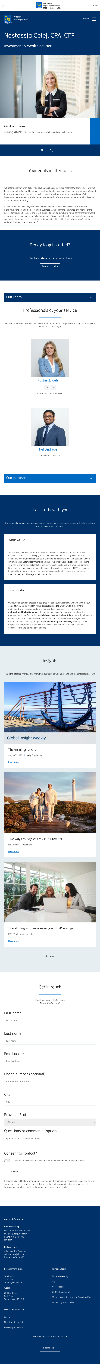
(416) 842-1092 (15, 132)
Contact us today (50, 266)
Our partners (16, 478)
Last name (12, 1034)
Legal (54, 1314)
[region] (50, 1339)
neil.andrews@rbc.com (14, 1287)
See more (50, 956)
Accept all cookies (48, 1347)
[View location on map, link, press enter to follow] (50, 1209)
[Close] (95, 1317)
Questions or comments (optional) (32, 1131)
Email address (15, 1054)
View (95, 5)
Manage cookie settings (48, 1355)
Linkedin (8, 1272)
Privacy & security (60, 1309)
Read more (13, 762)
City (7, 1095)
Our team (14, 297)
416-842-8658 (17, 1290)
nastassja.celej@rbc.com (15, 1266)
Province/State (16, 1115)
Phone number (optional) (24, 1074)
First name (13, 1013)
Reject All (48, 1339)
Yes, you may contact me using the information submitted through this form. (49, 1160)
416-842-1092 (17, 1269)
